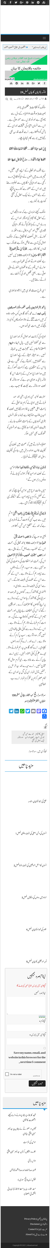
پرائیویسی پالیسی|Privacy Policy (35, 1219)
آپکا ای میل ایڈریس (37, 1034)
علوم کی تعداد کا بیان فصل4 (36, 929)
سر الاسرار (32, 751)
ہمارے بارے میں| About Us (36, 1234)
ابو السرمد (41, 99)
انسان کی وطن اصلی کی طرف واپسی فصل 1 (31, 833)
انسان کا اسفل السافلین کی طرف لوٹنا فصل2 (30, 865)
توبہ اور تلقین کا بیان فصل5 (36, 961)
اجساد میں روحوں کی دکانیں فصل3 (34, 897)
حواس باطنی (32, 1161)
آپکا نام (42, 1021)
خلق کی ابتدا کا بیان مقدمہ (37, 801)
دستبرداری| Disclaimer (38, 1224)
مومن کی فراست (29, 1142)
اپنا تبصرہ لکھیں (40, 993)
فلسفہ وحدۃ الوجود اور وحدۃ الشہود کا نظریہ (23, 1170)
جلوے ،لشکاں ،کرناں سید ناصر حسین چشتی (21, 1151)
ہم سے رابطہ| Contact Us (37, 1229)
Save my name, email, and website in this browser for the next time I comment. (27, 1057)
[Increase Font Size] (11, 99)
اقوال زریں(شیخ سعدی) (27, 1179)
